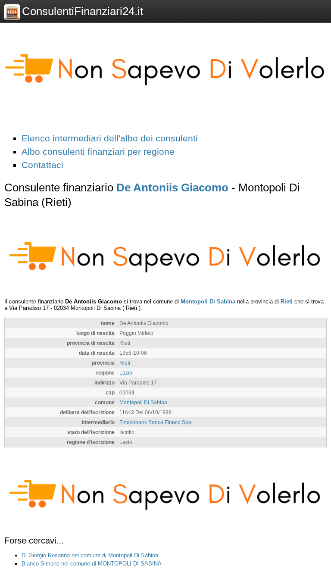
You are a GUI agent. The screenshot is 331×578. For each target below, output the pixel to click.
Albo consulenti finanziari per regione (98, 151)
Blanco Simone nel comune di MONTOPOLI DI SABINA (92, 563)
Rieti (287, 301)
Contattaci (42, 165)
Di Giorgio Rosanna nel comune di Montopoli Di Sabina (90, 555)
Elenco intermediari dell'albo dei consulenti (110, 138)
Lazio (125, 372)
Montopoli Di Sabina (208, 301)
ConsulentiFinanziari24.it (82, 11)
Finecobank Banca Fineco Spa (155, 422)
